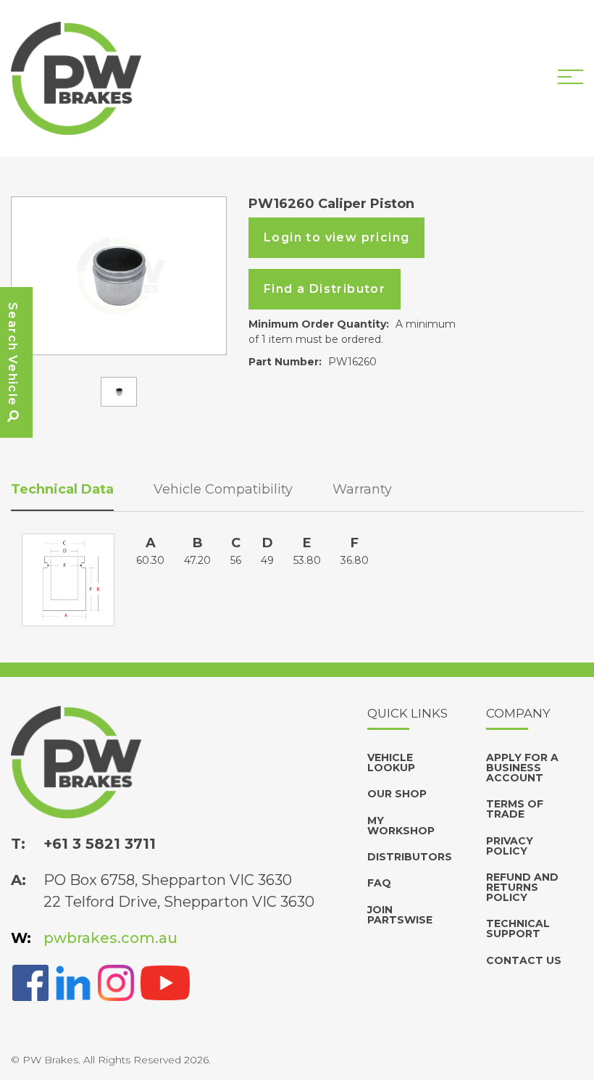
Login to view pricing (336, 237)
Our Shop (397, 793)
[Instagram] (115, 982)
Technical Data (62, 489)
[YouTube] (165, 982)
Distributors (409, 856)
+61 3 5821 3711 (99, 843)
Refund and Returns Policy (522, 887)
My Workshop (401, 825)
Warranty (362, 489)
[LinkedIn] (73, 982)
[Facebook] (30, 982)
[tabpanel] (119, 275)
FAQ (379, 882)
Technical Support (518, 928)
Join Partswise (399, 914)
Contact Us (523, 960)
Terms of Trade (514, 809)
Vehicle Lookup (391, 762)
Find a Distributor (324, 289)
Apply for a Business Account (522, 767)
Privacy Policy (509, 845)
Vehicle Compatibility (223, 489)
